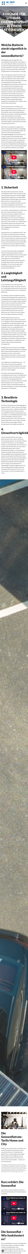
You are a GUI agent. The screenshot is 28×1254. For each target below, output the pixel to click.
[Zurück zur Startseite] (8, 3)
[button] (26, 3)
